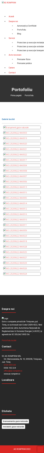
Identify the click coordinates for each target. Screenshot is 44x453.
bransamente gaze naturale (15, 421)
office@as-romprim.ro (13, 371)
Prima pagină (16, 95)
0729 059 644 (10, 365)
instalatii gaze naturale (13, 427)
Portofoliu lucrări (9, 340)
